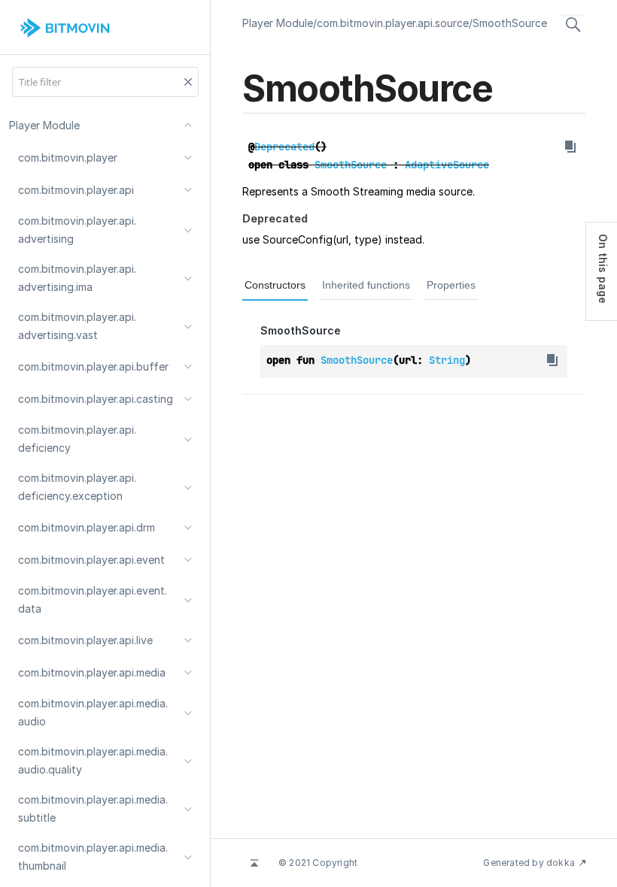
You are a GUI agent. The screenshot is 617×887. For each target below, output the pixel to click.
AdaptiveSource (447, 164)
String (447, 360)
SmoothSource (510, 23)
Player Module (277, 23)
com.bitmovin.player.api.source (393, 23)
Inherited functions (366, 285)
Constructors (275, 285)
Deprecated (284, 146)
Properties (451, 285)
